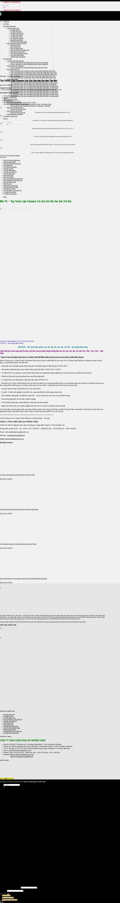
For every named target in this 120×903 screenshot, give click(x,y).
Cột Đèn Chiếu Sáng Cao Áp (15, 825)
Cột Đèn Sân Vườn (9, 174)
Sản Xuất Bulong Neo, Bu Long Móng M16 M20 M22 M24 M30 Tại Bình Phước (35, 94)
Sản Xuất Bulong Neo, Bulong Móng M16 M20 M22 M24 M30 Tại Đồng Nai (33, 84)
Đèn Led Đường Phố (13, 833)
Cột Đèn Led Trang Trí (10, 172)
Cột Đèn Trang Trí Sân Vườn (15, 830)
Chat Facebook (8, 897)
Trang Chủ (6, 788)
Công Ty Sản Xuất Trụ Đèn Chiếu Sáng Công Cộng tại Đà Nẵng (29, 827)
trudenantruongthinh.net (16, 435)
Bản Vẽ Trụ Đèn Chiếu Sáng (12, 160)
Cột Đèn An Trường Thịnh (18, 109)
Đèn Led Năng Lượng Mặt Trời (13, 180)
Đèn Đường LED (8, 175)
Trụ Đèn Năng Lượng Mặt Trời (13, 190)
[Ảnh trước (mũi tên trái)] (0, 902)
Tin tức (5, 862)
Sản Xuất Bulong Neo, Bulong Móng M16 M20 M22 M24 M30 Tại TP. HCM (33, 845)
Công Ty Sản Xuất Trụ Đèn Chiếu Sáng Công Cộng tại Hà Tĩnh (29, 832)
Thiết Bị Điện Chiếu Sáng (11, 187)
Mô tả (5, 197)
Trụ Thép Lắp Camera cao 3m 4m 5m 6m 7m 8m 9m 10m (17, 475)
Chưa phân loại (8, 165)
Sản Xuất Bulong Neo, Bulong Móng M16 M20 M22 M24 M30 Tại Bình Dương (34, 83)
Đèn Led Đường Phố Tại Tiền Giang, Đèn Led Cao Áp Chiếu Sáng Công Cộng (34, 837)
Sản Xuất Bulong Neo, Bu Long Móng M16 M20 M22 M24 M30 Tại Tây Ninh (34, 854)
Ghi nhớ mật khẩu (14, 894)
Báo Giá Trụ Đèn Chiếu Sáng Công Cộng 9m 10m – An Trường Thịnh (31, 104)
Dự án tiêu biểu (8, 823)
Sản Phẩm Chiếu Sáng (10, 792)
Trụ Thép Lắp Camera (13, 76)
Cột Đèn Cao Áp (8, 169)
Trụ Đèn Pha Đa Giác (10, 192)
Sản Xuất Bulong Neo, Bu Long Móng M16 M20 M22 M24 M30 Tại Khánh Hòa (34, 86)
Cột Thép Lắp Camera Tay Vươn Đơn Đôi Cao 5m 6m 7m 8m (18, 544)
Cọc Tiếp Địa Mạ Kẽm (10, 167)
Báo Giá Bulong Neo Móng (15, 114)
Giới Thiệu (6, 790)
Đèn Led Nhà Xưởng (10, 182)
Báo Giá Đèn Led (8, 864)
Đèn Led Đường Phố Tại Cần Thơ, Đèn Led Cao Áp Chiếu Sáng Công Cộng (33, 835)
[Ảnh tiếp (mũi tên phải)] (2, 902)
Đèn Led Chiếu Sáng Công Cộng (13, 179)
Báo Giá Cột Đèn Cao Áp (18, 112)
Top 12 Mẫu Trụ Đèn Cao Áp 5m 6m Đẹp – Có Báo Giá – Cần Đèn (30, 106)
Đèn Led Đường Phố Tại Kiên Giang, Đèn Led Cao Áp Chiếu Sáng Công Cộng (34, 74)
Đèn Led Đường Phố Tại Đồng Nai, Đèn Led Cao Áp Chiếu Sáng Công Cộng (33, 78)
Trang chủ (3, 76)
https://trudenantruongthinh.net (21, 757)
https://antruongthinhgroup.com (22, 755)
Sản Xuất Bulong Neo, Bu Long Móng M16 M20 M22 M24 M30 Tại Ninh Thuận (34, 88)
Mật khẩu (3, 891)
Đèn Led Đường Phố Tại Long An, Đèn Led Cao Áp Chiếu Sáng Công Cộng (33, 76)
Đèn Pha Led (7, 184)
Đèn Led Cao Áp (8, 177)
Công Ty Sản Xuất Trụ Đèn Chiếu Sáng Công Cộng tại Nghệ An (29, 828)
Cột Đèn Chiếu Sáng (10, 170)
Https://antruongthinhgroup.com (12, 439)
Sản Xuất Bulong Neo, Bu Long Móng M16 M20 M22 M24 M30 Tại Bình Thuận (34, 93)
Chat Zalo (6, 895)
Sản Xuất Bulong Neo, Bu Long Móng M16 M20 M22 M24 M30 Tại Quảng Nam (35, 96)
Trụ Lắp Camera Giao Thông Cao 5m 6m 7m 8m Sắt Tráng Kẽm (19, 509)
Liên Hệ (6, 119)
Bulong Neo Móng (12, 844)
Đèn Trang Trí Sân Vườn (11, 185)
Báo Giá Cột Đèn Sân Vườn (15, 107)
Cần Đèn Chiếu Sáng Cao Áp (12, 164)
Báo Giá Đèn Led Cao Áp (14, 111)
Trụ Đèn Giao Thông (9, 189)
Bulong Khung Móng (10, 162)
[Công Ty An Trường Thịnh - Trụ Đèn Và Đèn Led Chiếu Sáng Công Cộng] (8, 14)
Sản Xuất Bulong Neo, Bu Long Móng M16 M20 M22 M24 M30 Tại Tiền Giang (34, 91)
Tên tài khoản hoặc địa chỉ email (10, 887)
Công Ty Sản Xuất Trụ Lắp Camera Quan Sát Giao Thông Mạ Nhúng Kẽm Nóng (23, 578)
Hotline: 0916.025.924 (10, 900)
